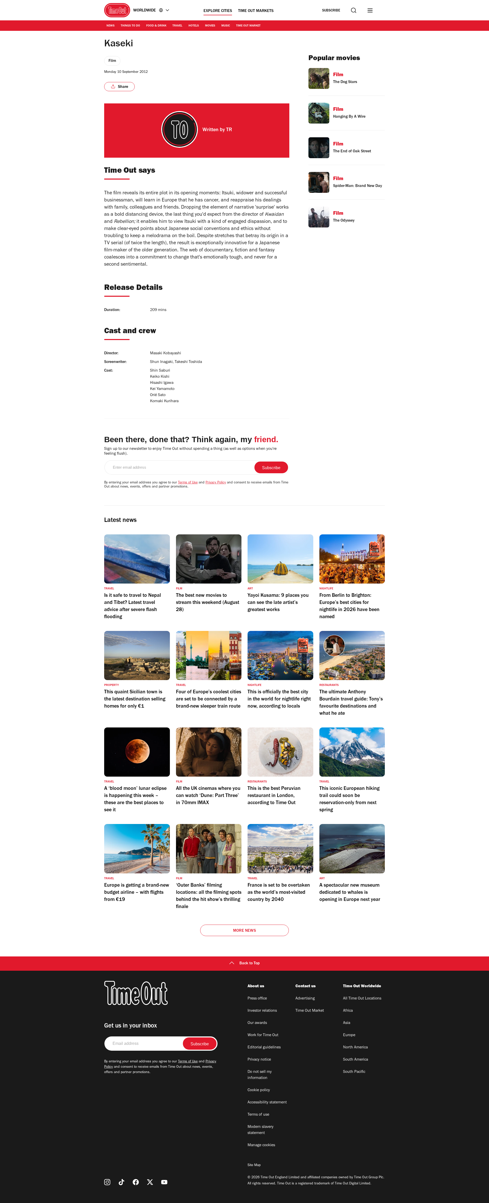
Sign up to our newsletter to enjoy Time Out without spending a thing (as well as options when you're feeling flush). (190, 451)
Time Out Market (248, 26)
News (110, 26)
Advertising (305, 999)
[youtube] (164, 1182)
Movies (210, 26)
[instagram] (107, 1182)
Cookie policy (259, 1090)
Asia (346, 1023)
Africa (348, 1011)
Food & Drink (156, 26)
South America (355, 1060)
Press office (257, 999)
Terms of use (258, 1115)
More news (244, 931)
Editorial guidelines (264, 1048)
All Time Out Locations (362, 999)
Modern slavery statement (261, 1130)
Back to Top (249, 964)
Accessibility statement (267, 1103)
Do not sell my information (260, 1075)
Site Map (254, 1165)
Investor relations (262, 1011)
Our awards (257, 1023)
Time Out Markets (256, 11)
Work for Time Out (263, 1035)
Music (225, 26)
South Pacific (354, 1072)
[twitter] (150, 1182)
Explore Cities (217, 11)
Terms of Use (188, 483)
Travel (177, 26)
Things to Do (130, 26)
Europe (349, 1035)
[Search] (353, 10)
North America (355, 1048)
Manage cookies (261, 1145)
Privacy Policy (216, 483)
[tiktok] (121, 1182)
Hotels (193, 26)
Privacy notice (259, 1060)
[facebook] (136, 1182)
